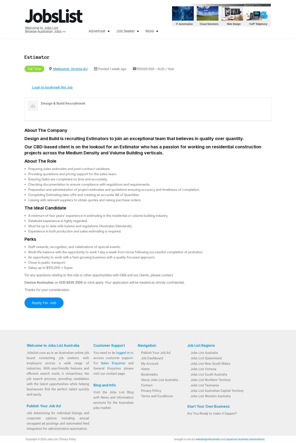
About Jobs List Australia (159, 380)
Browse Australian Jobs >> (45, 31)
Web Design (234, 24)
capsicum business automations (245, 439)
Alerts (145, 369)
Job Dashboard (152, 358)
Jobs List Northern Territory (210, 380)
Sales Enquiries (113, 363)
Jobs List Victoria (203, 369)
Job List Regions (201, 345)
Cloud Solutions (209, 24)
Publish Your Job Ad (44, 406)
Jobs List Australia (204, 353)
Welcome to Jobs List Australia (53, 345)
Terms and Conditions (157, 396)
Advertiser (97, 31)
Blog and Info (104, 385)
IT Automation (184, 24)
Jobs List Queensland (206, 358)
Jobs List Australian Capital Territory (217, 391)
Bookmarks (149, 374)
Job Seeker (125, 31)
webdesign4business (208, 439)
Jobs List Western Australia (210, 396)
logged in (122, 353)
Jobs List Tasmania (204, 385)
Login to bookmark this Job (52, 87)
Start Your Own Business (208, 406)
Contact (147, 385)
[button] (99, 31)
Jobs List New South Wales (210, 364)
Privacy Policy (151, 391)
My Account (149, 364)
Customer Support (109, 345)
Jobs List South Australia (208, 374)
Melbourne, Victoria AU (70, 69)
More (150, 31)
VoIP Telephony (258, 24)
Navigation (147, 345)
